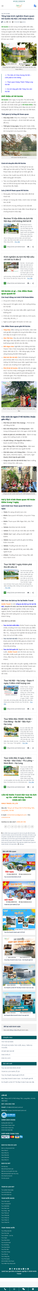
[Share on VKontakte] (22, 826)
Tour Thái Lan (5, 1213)
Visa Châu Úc (5, 1159)
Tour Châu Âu (5, 1217)
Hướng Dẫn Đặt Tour (7, 1123)
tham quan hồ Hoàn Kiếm (15, 840)
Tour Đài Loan (5, 1208)
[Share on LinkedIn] (25, 826)
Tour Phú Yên (5, 1249)
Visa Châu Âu (5, 1152)
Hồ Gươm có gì (32, 835)
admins (24, 22)
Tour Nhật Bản (5, 1206)
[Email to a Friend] (15, 826)
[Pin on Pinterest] (19, 826)
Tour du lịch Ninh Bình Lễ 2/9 (10, 1068)
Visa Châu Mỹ (5, 1155)
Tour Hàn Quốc (5, 1201)
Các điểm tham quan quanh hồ (11, 833)
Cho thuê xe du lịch (6, 1176)
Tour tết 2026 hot (6, 1194)
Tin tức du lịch (5, 1178)
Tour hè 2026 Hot (6, 1192)
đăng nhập (13, 1030)
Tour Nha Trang (5, 1252)
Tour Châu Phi (5, 1222)
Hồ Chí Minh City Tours (7, 1261)
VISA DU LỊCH (6, 1058)
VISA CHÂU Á (5, 1054)
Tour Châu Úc (5, 1220)
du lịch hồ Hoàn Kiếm (16, 835)
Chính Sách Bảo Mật (7, 1130)
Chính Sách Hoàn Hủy (7, 1127)
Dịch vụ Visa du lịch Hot (7, 1148)
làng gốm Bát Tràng (19, 89)
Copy (4, 22)
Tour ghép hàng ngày (7, 1190)
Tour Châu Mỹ (5, 1215)
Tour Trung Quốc (6, 1203)
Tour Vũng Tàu (5, 1256)
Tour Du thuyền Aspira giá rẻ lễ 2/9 (12, 1075)
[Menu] (2, 6)
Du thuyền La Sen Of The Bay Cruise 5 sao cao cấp (17, 1082)
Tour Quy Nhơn (5, 1247)
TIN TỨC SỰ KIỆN (5, 13)
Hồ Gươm (24, 835)
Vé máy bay (4, 1166)
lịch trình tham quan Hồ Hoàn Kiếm (17, 838)
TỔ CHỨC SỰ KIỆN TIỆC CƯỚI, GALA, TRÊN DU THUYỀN (16, 1046)
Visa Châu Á (4, 1150)
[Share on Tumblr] (29, 826)
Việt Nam (21, 844)
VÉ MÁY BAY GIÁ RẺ (7, 1051)
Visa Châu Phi (5, 1157)
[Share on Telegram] (32, 826)
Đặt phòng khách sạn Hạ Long (9, 1173)
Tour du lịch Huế (6, 1242)
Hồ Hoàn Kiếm (18, 836)
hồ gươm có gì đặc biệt (7, 836)
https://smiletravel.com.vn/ (17, 1110)
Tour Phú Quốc (5, 1259)
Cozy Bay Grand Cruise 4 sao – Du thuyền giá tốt (17, 1078)
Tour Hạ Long (5, 1233)
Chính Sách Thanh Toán (8, 1125)
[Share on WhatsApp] (5, 826)
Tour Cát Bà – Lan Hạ (7, 1235)
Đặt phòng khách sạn (7, 1169)
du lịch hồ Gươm (5, 835)
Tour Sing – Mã (5, 1210)
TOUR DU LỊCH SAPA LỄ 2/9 (10, 1071)
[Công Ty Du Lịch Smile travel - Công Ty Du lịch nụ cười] (19, 6)
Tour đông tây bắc (6, 1231)
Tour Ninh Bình (5, 1240)
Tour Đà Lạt (4, 1254)
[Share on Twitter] (12, 826)
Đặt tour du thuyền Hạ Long (9, 1171)
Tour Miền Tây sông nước (8, 1263)
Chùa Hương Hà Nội (23, 75)
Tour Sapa (4, 1237)
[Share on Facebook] (9, 826)
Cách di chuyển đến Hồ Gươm (27, 833)
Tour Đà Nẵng (5, 1244)
